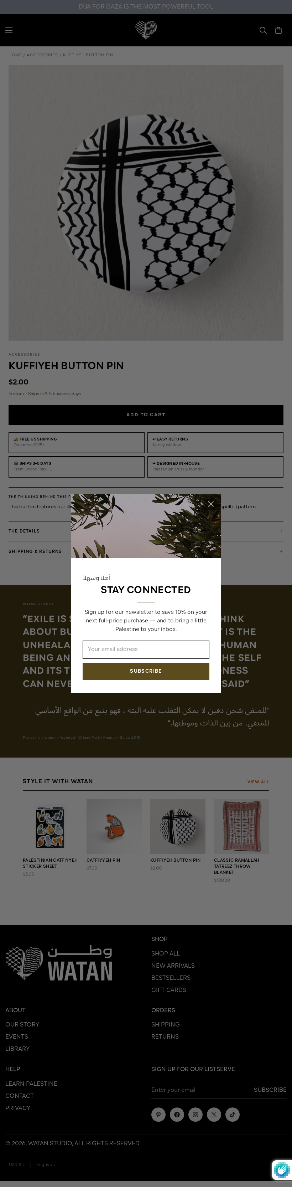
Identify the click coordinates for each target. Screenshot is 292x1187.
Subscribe (146, 671)
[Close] (210, 504)
